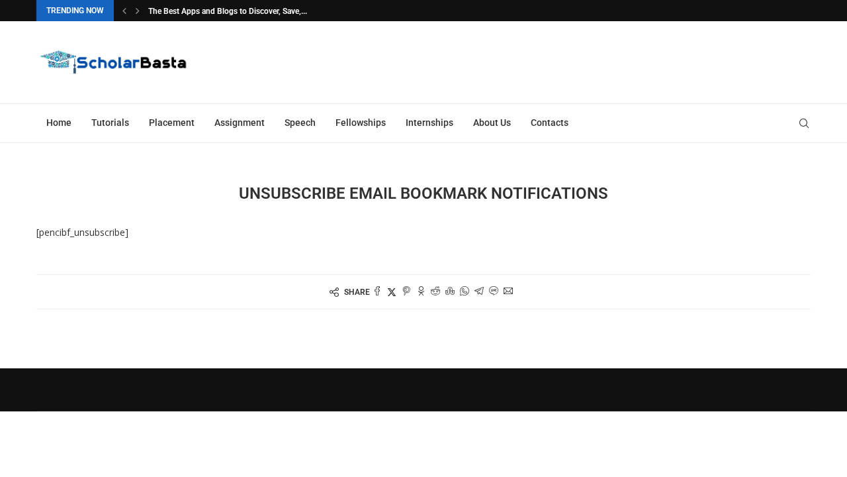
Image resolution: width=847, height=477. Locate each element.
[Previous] (124, 10)
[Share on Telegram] (479, 292)
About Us (492, 122)
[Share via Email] (508, 292)
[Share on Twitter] (391, 292)
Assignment (239, 122)
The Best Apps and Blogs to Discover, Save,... (227, 11)
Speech (300, 122)
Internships (429, 122)
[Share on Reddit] (435, 292)
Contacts (549, 122)
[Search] (804, 123)
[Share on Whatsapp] (464, 292)
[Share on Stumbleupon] (450, 292)
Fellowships (360, 122)
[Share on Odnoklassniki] (420, 292)
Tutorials (110, 122)
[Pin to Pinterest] (406, 292)
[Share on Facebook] (377, 292)
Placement (172, 122)
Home (58, 122)
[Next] (137, 10)
